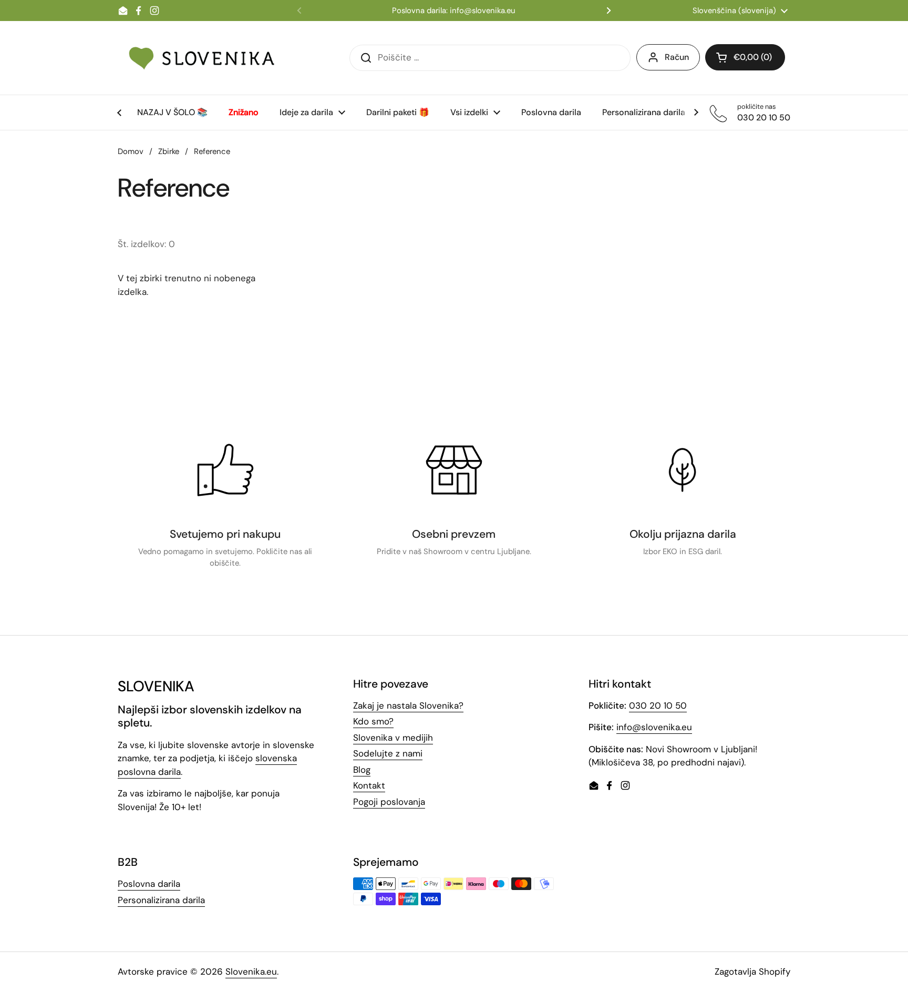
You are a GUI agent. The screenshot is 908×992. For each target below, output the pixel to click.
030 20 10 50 (658, 705)
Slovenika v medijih (393, 737)
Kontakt (369, 785)
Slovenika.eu (251, 971)
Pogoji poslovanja (389, 801)
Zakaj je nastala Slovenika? (408, 705)
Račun (677, 57)
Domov (130, 151)
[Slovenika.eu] (202, 58)
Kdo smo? (373, 721)
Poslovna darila (149, 883)
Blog (361, 769)
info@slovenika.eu (654, 727)
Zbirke (168, 151)
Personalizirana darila (161, 900)
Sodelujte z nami (387, 753)
